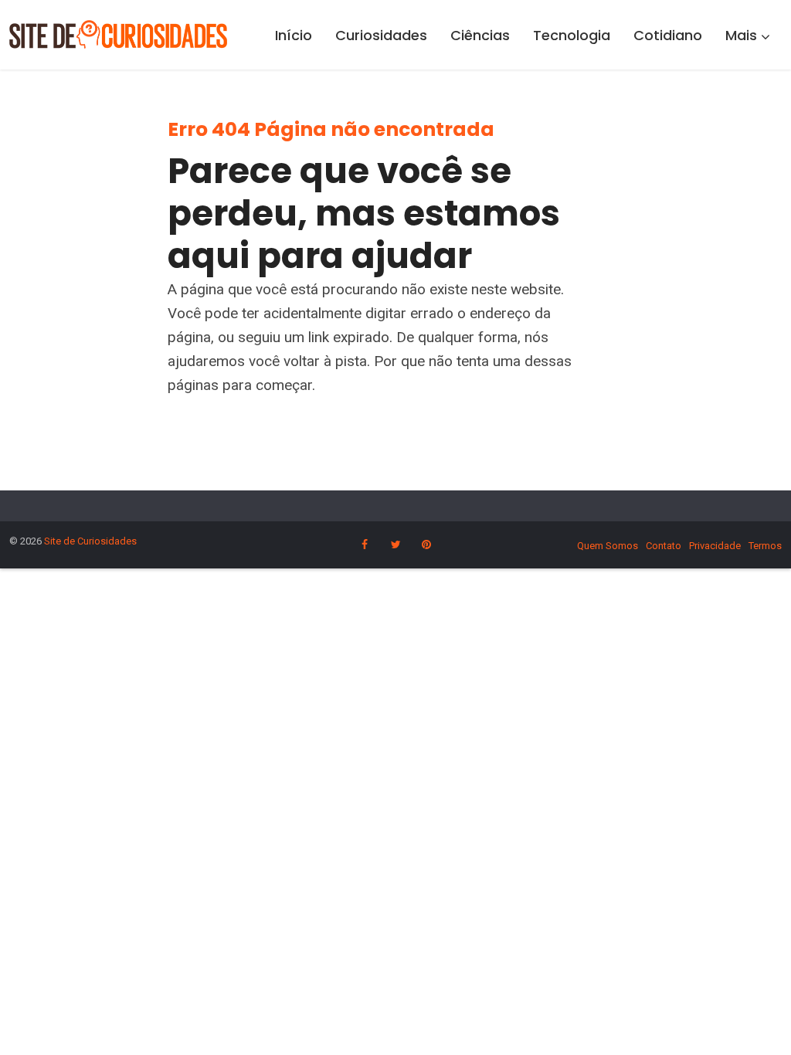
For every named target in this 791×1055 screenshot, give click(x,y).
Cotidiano (667, 35)
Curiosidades (381, 35)
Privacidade (715, 545)
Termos (765, 545)
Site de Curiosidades (90, 541)
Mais (741, 35)
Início (293, 35)
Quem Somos (607, 545)
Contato (663, 545)
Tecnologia (571, 35)
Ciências (480, 35)
